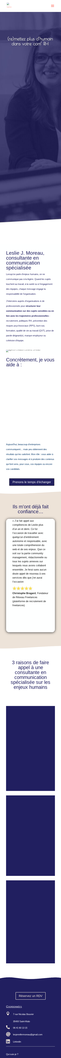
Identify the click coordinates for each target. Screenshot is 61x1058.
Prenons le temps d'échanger (32, 482)
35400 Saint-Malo (21, 1021)
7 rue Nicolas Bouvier (23, 1014)
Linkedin (17, 1041)
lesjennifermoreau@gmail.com (27, 1034)
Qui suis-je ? (12, 1054)
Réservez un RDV (30, 996)
